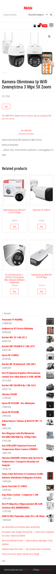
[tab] (28, 130)
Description (26, 130)
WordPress (27, 569)
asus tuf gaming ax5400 (44, 115)
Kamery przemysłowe (27, 115)
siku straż (11, 118)
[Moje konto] (34, 26)
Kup (6, 106)
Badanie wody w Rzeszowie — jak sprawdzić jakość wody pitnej (26, 549)
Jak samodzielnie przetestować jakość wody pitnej (21, 526)
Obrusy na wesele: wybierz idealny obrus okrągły (20, 553)
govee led (5, 118)
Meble (28, 7)
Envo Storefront (46, 569)
